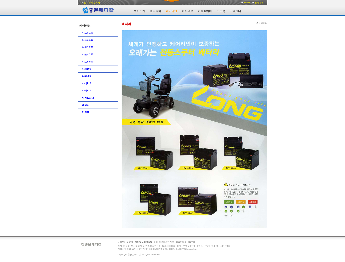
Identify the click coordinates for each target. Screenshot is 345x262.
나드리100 (87, 32)
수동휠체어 (88, 97)
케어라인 (171, 11)
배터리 (85, 105)
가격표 (85, 112)
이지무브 (187, 11)
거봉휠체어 (205, 11)
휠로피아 (155, 11)
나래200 (86, 76)
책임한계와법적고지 (185, 242)
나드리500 (87, 61)
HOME (247, 2)
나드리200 (87, 47)
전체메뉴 (259, 2)
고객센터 (235, 11)
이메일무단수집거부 (164, 242)
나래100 (86, 68)
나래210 (86, 83)
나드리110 (87, 40)
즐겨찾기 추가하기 (93, 2)
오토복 (221, 11)
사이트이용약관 (125, 242)
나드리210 (87, 54)
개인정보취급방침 (143, 242)
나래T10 (86, 90)
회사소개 (139, 11)
